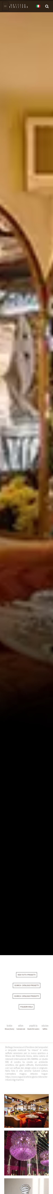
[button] (38, 6)
